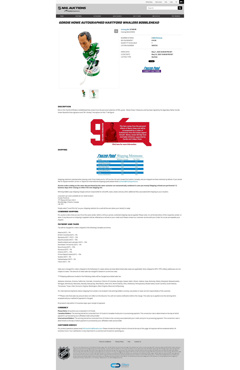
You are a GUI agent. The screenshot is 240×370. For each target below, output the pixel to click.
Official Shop (149, 2)
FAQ (166, 2)
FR (176, 2)
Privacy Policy (119, 342)
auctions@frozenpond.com (128, 181)
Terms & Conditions (105, 342)
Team (61, 16)
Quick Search (117, 16)
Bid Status (156, 16)
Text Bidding (176, 16)
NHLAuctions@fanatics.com (92, 328)
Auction (154, 57)
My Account (159, 2)
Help (171, 2)
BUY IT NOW (137, 16)
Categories (97, 16)
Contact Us (137, 342)
